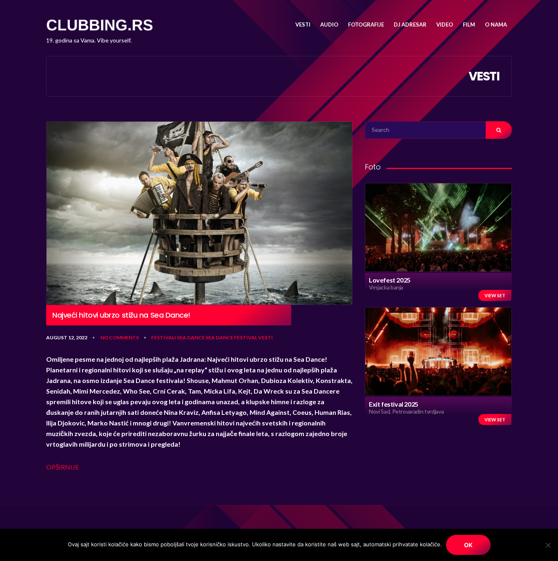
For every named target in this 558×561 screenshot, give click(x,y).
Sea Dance (191, 337)
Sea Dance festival (231, 337)
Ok (468, 544)
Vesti (265, 337)
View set (494, 295)
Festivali (163, 337)
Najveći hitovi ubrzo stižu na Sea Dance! (121, 315)
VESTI (302, 24)
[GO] (499, 130)
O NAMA (496, 24)
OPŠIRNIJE (62, 467)
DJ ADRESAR (410, 24)
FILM (469, 24)
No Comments (119, 337)
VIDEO (444, 24)
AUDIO (329, 24)
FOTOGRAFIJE (366, 24)
